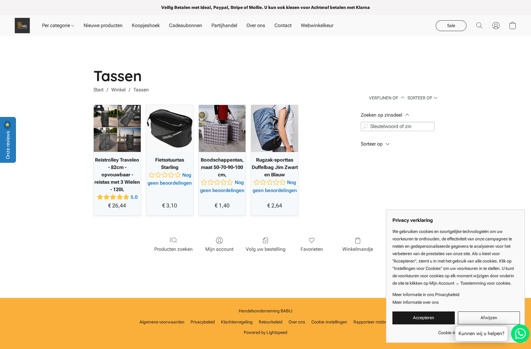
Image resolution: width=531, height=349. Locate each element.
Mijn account (219, 249)
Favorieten (312, 249)
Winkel (118, 90)
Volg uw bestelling (265, 249)
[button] (22, 25)
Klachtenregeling (237, 321)
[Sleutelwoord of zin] (365, 126)
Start (98, 90)
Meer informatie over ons (415, 302)
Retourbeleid (270, 321)
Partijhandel (224, 25)
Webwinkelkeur (317, 25)
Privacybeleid (203, 321)
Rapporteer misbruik (372, 321)
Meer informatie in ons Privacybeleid (425, 294)
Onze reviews (8, 144)
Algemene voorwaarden (162, 321)
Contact (283, 25)
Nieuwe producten (103, 25)
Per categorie (56, 25)
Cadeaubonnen (185, 25)
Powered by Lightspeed (265, 332)
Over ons (255, 25)
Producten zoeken (173, 249)
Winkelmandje (357, 249)
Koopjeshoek (146, 25)
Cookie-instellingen (329, 321)
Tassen (141, 90)
